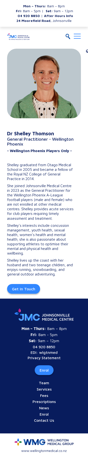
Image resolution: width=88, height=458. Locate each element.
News (44, 408)
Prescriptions (44, 401)
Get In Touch (23, 289)
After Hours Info (58, 16)
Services (44, 389)
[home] (18, 36)
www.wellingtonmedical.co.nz (44, 451)
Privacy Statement (44, 358)
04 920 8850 (44, 347)
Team (44, 383)
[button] (77, 36)
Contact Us (44, 420)
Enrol (44, 370)
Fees (44, 395)
